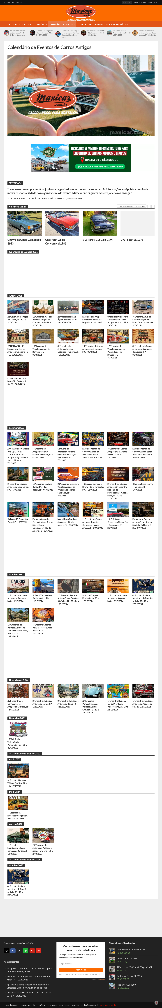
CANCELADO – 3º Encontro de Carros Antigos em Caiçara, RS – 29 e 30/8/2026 (17, 350)
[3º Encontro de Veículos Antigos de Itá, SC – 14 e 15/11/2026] (68, 691)
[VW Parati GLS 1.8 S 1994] (100, 223)
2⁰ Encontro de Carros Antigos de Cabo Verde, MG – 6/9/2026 (18, 487)
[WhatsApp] (25, 950)
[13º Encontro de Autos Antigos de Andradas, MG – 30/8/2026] (93, 336)
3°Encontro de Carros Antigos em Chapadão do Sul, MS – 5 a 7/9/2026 (117, 453)
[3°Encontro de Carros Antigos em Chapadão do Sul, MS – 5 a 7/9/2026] (118, 438)
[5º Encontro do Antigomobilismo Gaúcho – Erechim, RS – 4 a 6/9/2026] (43, 438)
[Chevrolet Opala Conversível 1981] (62, 223)
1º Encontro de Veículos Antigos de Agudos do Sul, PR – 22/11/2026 (142, 704)
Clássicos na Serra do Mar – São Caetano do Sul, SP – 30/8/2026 (96, 33)
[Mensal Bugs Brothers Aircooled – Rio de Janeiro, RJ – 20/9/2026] (68, 509)
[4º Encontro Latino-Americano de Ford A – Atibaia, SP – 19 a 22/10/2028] (143, 585)
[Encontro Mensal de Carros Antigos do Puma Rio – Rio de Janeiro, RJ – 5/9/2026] (93, 438)
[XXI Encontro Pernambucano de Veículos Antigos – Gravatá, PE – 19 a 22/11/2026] (93, 691)
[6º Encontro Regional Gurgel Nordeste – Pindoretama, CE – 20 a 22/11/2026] (118, 691)
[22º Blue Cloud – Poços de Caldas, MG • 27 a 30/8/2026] (18, 306)
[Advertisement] (78, 272)
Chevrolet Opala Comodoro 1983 (24, 241)
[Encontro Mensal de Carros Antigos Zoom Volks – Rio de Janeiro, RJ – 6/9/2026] (143, 438)
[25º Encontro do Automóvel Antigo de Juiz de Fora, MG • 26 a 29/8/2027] (43, 835)
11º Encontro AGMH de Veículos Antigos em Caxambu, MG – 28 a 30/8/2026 (42, 321)
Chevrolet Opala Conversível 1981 (55, 241)
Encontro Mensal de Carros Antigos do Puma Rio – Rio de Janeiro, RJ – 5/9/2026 (92, 453)
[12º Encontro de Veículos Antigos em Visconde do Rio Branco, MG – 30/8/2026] (118, 336)
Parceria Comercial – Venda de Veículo (108, 24)
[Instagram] (6, 950)
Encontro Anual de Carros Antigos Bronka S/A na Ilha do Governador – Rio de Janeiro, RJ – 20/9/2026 (42, 525)
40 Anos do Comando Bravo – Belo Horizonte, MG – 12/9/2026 (93, 487)
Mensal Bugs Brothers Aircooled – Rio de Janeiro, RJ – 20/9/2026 (68, 522)
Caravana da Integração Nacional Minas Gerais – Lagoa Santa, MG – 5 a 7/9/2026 (67, 454)
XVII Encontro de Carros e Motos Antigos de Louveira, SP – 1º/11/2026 (17, 705)
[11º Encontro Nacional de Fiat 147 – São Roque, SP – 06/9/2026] (43, 474)
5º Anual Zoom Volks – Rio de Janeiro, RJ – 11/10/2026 (42, 598)
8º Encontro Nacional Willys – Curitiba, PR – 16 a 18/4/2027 (17, 783)
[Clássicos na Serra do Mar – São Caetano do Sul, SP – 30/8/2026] (83, 33)
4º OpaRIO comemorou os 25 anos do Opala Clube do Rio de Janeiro (18, 33)
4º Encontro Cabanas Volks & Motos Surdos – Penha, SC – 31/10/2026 (43, 629)
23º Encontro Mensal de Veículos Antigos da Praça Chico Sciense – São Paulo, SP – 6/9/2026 (68, 490)
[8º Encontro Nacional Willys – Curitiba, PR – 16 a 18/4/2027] (18, 770)
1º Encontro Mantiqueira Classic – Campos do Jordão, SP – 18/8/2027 (18, 849)
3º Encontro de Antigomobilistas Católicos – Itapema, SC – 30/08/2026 (68, 350)
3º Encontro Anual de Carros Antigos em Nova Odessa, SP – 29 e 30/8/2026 (142, 321)
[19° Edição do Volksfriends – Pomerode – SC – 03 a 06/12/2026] (18, 729)
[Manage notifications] (156, 1003)
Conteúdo (40, 24)
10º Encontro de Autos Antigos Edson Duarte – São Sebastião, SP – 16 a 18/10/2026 (68, 599)
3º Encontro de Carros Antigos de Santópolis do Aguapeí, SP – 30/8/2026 (147, 33)
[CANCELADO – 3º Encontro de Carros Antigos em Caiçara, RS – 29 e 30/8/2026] (18, 336)
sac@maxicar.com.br (108, 1005)
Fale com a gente (140, 2)
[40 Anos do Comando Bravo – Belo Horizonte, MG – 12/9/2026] (93, 474)
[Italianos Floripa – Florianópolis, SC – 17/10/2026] (93, 585)
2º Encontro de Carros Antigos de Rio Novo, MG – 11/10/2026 (17, 598)
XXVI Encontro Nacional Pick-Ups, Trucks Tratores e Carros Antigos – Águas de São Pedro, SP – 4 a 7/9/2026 (18, 455)
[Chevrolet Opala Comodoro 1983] (24, 223)
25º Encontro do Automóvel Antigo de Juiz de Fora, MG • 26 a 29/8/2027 (42, 849)
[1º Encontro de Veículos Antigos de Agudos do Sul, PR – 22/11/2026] (143, 691)
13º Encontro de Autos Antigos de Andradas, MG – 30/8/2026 (92, 349)
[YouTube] (38, 950)
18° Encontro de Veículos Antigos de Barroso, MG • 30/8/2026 (41, 350)
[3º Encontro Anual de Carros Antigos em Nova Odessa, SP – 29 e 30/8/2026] (143, 306)
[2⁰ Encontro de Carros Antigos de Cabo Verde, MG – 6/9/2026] (18, 474)
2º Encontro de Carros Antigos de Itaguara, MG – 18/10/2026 (117, 598)
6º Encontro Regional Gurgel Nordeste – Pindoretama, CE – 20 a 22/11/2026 (117, 705)
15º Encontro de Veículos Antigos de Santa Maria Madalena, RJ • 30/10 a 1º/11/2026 (17, 630)
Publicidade (152, 2)
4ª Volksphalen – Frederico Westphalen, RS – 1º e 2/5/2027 (17, 815)
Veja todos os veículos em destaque (132, 206)
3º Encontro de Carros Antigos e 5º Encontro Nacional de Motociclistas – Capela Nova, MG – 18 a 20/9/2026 (117, 491)
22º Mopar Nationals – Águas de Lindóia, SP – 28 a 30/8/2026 (122, 33)
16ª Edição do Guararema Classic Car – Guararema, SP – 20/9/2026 (117, 523)
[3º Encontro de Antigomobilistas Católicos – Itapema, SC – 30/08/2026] (68, 336)
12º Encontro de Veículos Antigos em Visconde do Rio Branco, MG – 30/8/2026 (116, 352)
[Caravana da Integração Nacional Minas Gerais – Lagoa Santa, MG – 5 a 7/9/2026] (68, 438)
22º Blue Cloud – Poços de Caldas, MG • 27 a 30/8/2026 (17, 319)
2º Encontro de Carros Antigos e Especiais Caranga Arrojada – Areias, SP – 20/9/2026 (92, 523)
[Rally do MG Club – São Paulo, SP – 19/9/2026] (18, 509)
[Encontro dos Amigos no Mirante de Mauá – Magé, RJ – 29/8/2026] (32, 33)
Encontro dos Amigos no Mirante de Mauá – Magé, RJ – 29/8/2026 (44, 33)
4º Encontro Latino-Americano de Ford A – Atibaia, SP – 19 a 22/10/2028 (142, 599)
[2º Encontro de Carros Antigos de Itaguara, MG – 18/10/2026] (118, 585)
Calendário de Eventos (61, 24)
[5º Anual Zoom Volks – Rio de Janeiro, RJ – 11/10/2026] (43, 585)
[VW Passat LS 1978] (137, 223)
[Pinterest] (32, 950)
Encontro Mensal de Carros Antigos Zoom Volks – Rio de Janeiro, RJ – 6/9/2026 (142, 453)
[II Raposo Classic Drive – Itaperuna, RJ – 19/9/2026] (143, 474)
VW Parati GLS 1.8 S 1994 (98, 239)
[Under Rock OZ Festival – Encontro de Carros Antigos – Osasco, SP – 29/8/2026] (118, 306)
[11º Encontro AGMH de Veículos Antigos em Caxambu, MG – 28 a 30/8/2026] (43, 306)
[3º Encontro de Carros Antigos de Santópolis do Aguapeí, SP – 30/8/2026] (134, 33)
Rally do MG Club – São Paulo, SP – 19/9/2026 (17, 520)
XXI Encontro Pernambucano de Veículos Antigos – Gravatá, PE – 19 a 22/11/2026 (90, 707)
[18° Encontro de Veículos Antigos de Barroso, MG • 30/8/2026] (43, 336)
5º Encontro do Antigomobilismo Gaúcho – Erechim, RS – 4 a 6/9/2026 (42, 453)
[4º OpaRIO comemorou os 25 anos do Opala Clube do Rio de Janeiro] (6, 33)
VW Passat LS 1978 (131, 239)
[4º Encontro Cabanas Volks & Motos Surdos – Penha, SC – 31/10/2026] (43, 614)
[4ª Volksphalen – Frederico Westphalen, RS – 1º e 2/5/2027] (18, 802)
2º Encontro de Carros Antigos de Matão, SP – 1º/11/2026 (42, 704)
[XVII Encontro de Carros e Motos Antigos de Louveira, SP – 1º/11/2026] (18, 691)
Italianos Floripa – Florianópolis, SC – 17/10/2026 (90, 598)
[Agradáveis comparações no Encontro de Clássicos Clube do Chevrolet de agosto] (57, 34)
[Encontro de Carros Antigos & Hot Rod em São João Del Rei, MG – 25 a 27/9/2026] (143, 509)
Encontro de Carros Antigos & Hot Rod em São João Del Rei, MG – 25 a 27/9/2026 (142, 523)
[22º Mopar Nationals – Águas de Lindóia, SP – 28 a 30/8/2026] (109, 33)
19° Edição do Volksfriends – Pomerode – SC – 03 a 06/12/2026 (17, 743)
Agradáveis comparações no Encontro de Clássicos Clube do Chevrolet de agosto (70, 34)
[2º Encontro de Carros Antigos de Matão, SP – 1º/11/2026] (43, 691)
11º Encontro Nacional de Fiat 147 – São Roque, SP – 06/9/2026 (42, 487)
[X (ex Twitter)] (19, 950)
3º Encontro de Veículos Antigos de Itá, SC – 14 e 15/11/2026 (68, 704)
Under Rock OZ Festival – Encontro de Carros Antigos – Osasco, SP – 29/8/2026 (117, 321)
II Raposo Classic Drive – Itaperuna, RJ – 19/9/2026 (142, 487)
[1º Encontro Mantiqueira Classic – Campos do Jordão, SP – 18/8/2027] (18, 835)
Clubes (81, 24)
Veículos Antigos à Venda (18, 24)
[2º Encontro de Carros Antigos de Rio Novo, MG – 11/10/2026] (18, 585)
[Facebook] (13, 950)
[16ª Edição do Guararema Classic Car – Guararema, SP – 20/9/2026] (118, 509)
